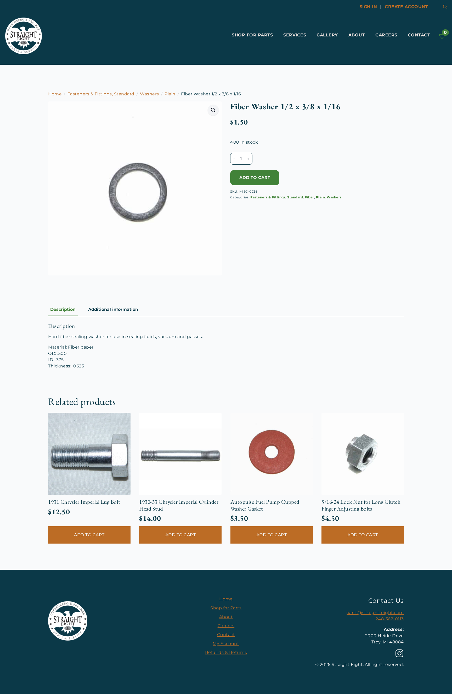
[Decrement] (234, 158)
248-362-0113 (390, 618)
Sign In (368, 6)
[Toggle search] (445, 7)
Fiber (309, 197)
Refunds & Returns (226, 652)
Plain (170, 93)
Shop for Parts (252, 34)
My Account (226, 643)
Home (55, 93)
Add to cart (254, 177)
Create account (406, 6)
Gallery (327, 34)
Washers (149, 93)
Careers (386, 34)
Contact (419, 34)
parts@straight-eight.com (375, 612)
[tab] (63, 309)
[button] (213, 110)
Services (294, 34)
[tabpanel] (226, 346)
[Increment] (248, 158)
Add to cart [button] (89, 534)
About (356, 34)
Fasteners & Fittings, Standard (100, 93)
